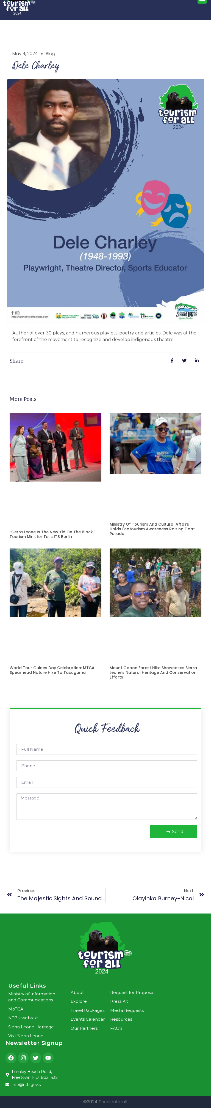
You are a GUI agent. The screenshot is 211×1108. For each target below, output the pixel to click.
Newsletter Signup (34, 1043)
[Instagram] (23, 1057)
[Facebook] (10, 1057)
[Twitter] (35, 1057)
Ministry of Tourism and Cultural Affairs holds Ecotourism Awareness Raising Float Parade (152, 528)
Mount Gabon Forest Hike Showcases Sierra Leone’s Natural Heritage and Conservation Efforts (153, 672)
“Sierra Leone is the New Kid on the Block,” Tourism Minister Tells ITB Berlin (52, 534)
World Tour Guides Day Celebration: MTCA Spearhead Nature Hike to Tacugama (52, 670)
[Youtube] (48, 1057)
